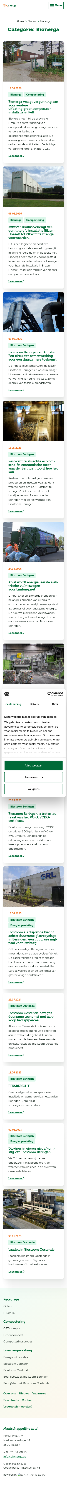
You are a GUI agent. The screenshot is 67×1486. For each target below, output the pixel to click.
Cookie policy (11, 1467)
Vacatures (39, 1393)
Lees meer (15, 156)
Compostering (35, 94)
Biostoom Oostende (22, 1006)
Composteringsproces (17, 1341)
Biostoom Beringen (22, 345)
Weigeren (33, 788)
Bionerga (45, 21)
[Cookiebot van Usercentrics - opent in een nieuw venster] (48, 694)
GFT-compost (12, 1328)
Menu (58, 5)
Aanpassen (31, 777)
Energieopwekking (21, 925)
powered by (10, 1474)
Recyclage (11, 1299)
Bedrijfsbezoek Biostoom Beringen (25, 1376)
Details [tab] (34, 703)
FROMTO (9, 1312)
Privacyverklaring (30, 1467)
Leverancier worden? (18, 1406)
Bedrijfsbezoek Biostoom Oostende (26, 1383)
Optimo (8, 1306)
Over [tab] (55, 703)
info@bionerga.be (14, 1456)
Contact (27, 1400)
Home (20, 21)
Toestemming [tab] (12, 703)
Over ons (9, 1393)
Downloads (11, 1400)
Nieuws (32, 21)
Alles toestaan (33, 765)
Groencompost (13, 1335)
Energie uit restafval (16, 1357)
